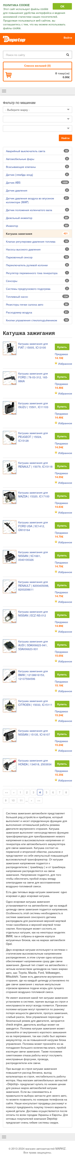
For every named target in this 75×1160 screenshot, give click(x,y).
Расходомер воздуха (19, 312)
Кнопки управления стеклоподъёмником (31, 320)
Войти (68, 37)
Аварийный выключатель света (25, 151)
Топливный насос (17, 296)
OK (62, 6)
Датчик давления (16, 190)
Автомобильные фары (20, 159)
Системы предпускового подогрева (28, 289)
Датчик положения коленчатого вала (29, 210)
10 (13, 800)
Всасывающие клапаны (21, 167)
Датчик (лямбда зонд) (19, 174)
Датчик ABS (13, 182)
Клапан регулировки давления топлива (30, 241)
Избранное (65, 363)
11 (21, 800)
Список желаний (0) (37, 65)
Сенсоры (11, 281)
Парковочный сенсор (19, 257)
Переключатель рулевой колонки (27, 265)
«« (6, 792)
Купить (62, 347)
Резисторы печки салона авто (24, 304)
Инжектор (12, 226)
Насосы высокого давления (23, 249)
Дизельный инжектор (19, 218)
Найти (65, 138)
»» (38, 800)
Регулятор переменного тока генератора (32, 273)
